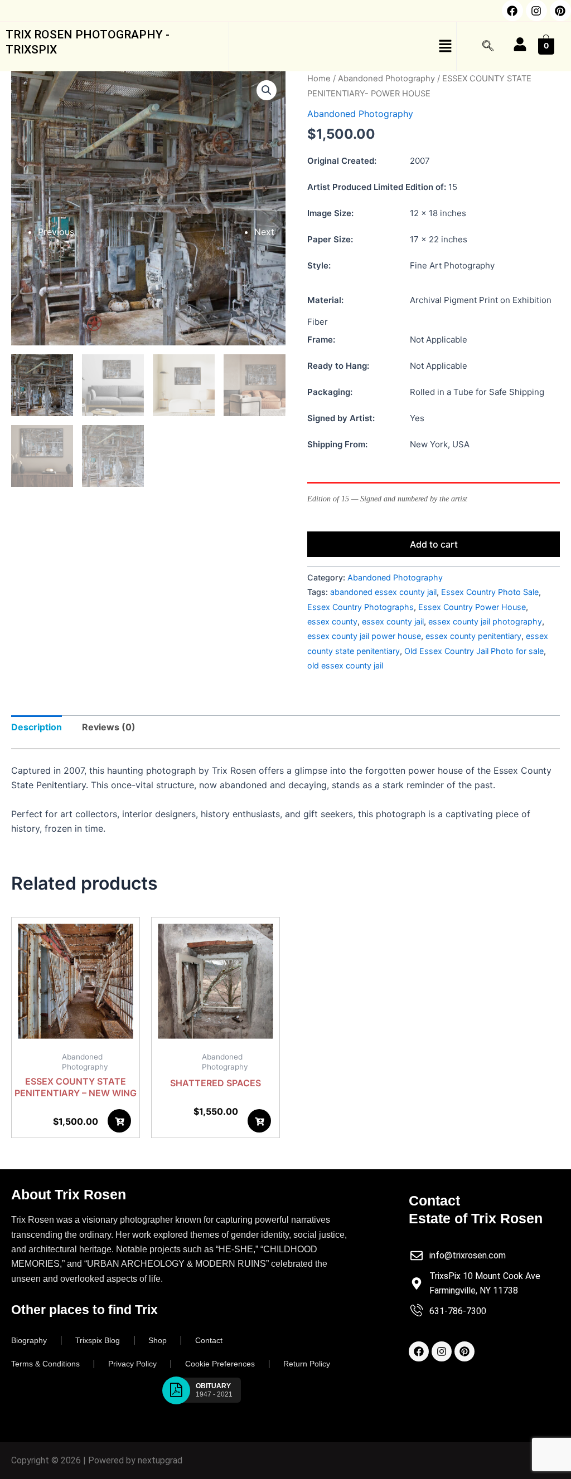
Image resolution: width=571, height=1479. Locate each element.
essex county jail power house (364, 636)
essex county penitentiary (473, 636)
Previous (56, 231)
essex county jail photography (485, 621)
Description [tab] (36, 727)
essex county (332, 621)
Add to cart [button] (121, 1124)
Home (319, 79)
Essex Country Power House (472, 607)
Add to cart (434, 544)
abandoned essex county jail (383, 592)
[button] (343, 46)
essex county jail (393, 621)
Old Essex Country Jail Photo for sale (474, 651)
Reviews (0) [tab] (109, 727)
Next (264, 231)
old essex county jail (345, 665)
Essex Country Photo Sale (490, 592)
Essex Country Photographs (360, 607)
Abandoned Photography (386, 79)
